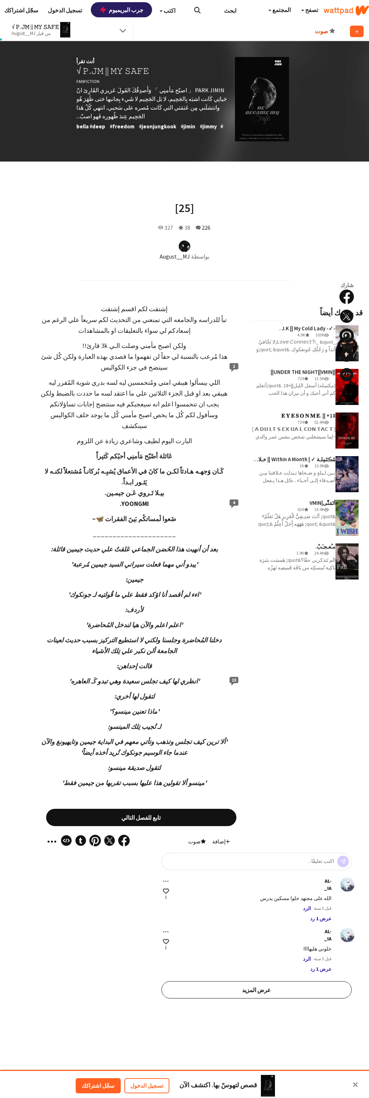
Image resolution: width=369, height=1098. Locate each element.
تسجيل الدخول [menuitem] (65, 10)
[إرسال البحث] (197, 10)
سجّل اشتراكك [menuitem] (21, 10)
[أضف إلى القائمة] (357, 31)
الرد (307, 908)
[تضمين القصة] (346, 374)
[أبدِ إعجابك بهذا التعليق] (166, 891)
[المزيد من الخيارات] (166, 881)
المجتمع (281, 9)
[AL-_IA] (347, 884)
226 (206, 227)
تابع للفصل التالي (141, 817)
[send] (343, 861)
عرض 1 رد (321, 918)
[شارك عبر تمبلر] (346, 355)
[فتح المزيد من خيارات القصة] (346, 394)
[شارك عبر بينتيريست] (346, 335)
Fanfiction (87, 81)
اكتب (169, 10)
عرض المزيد (256, 989)
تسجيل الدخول (146, 1085)
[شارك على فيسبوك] (346, 297)
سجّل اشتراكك (98, 1085)
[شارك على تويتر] (346, 316)
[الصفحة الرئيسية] (346, 10)
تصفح (311, 9)
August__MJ (175, 256)
